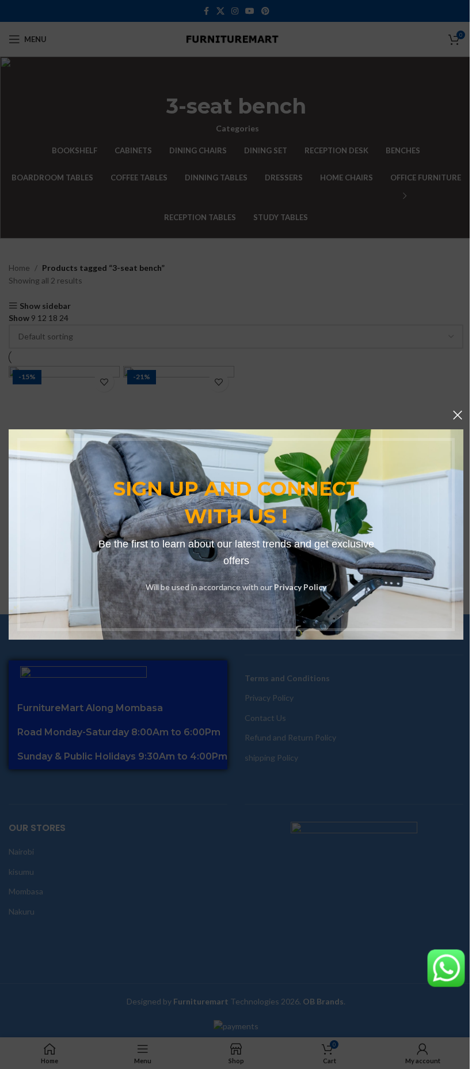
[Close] (457, 415)
